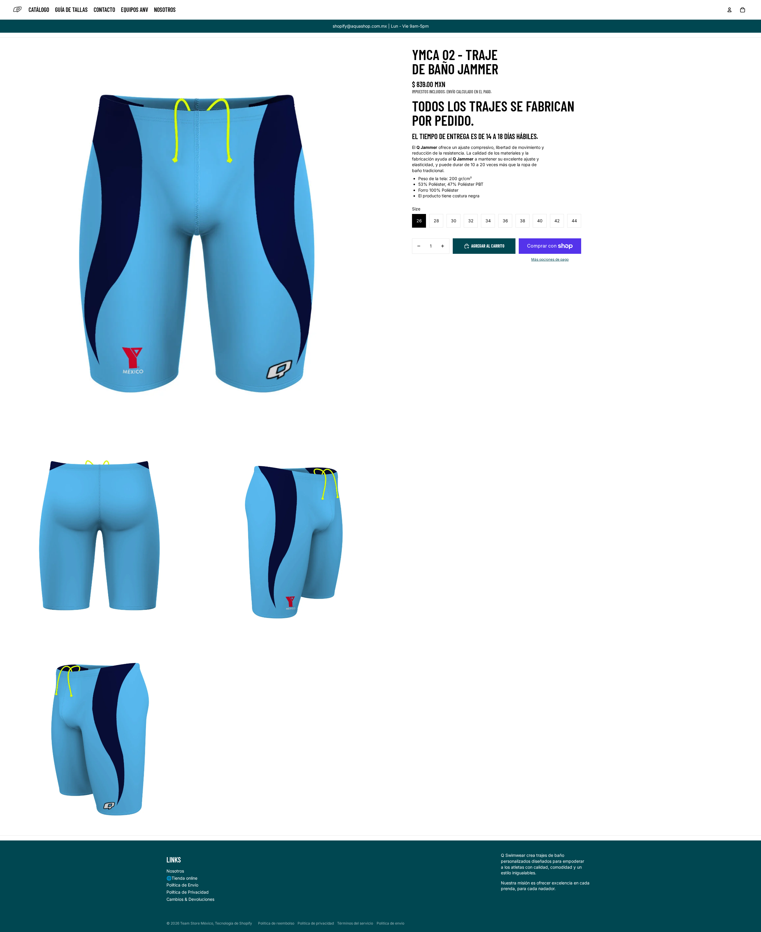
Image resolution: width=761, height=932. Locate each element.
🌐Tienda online (181, 878)
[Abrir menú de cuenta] (729, 9)
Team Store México (196, 923)
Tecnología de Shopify (233, 923)
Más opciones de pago (550, 259)
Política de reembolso (276, 923)
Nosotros (175, 870)
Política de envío (390, 923)
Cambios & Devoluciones (190, 899)
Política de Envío (182, 884)
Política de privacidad (316, 923)
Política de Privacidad (187, 892)
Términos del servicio (355, 923)
